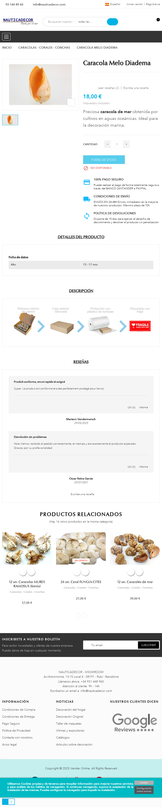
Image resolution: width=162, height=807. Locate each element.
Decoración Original (69, 716)
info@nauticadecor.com (49, 4)
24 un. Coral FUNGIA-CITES (81, 582)
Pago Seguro (11, 723)
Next (84, 615)
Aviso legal (9, 744)
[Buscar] (112, 21)
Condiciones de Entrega (18, 716)
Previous (78, 615)
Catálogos (63, 737)
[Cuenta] (149, 22)
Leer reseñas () (108, 88)
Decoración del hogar (71, 709)
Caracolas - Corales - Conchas (27, 591)
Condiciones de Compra (18, 709)
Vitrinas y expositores (70, 730)
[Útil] (131, 403)
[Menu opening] (6, 36)
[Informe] (143, 403)
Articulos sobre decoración (74, 744)
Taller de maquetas (68, 723)
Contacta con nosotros (17, 737)
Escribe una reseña (135, 88)
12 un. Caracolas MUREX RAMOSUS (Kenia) (27, 584)
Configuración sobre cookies (143, 790)
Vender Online (80, 768)
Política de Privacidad (16, 730)
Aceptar (144, 782)
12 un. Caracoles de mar (135, 582)
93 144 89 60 (14, 4)
